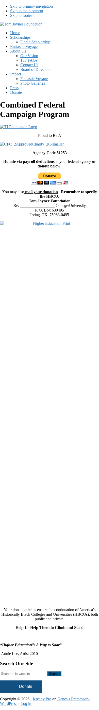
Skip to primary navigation (31, 6)
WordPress (8, 703)
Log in (26, 703)
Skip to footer (21, 15)
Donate (25, 686)
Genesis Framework (73, 699)
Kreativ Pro (42, 699)
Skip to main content (26, 11)
